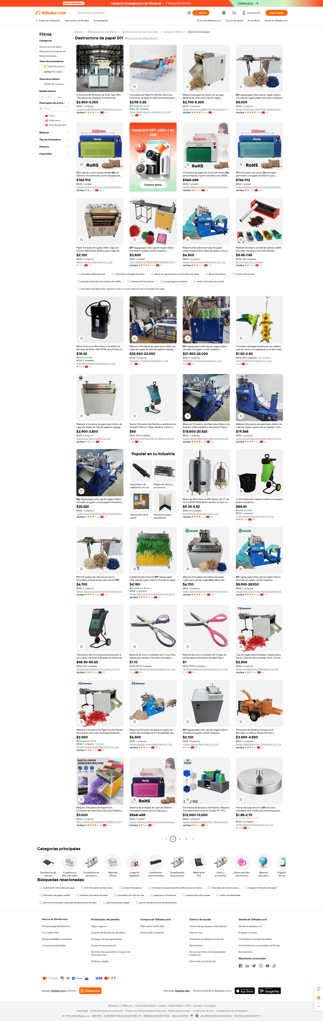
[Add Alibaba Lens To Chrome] (90, 990)
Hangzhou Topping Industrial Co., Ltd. (149, 360)
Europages (210, 1005)
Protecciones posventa (103, 945)
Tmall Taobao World (145, 1005)
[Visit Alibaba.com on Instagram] (261, 966)
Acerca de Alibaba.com (55, 919)
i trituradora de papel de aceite (130, 274)
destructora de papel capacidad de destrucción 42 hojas (70, 902)
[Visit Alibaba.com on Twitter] (254, 966)
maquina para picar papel (198, 895)
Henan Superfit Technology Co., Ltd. (254, 824)
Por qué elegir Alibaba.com (56, 926)
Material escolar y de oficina (102, 31)
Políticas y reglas (100, 961)
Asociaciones (246, 951)
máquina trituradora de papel (262, 888)
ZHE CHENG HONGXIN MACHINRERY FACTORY (153, 262)
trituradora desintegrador (93, 274)
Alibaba (79, 31)
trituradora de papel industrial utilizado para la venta (176, 888)
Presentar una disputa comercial (206, 939)
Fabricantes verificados (152, 926)
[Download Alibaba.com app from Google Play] (269, 990)
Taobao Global (175, 1005)
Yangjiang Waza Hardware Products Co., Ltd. (152, 669)
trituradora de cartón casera (225, 888)
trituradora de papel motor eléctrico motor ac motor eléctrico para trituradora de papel (123, 289)
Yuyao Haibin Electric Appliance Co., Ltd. (150, 112)
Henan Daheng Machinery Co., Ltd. (94, 262)
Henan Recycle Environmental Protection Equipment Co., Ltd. (99, 591)
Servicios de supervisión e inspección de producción (111, 953)
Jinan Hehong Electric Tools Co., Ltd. (255, 516)
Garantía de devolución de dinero (108, 932)
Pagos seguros (99, 926)
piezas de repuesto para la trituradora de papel (176, 274)
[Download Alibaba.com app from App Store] (245, 990)
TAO (188, 1005)
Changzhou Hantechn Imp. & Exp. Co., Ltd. (98, 669)
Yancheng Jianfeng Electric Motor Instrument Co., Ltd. (153, 438)
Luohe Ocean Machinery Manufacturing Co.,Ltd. (99, 109)
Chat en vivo (195, 932)
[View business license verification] (191, 1016)
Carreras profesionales (54, 945)
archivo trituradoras (132, 888)
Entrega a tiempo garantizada (106, 939)
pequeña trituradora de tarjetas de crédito (101, 281)
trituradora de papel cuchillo (56, 895)
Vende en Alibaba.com (250, 926)
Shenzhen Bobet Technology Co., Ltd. (95, 363)
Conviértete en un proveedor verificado (259, 945)
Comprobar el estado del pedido (255, 939)
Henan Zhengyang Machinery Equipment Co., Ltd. (206, 109)
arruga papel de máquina (175, 281)
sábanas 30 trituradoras (142, 281)
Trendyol (197, 1005)
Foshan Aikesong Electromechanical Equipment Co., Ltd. (99, 187)
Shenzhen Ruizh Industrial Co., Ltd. (201, 513)
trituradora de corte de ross (130, 895)
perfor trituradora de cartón (210, 281)
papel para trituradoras (165, 895)
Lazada (161, 1005)
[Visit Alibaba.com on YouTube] (267, 966)
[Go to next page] (193, 839)
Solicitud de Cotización (152, 932)
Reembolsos (196, 945)
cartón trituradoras (245, 274)
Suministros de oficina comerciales (140, 31)
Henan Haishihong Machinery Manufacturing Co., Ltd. (206, 822)
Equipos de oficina (173, 31)
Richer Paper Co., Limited (249, 262)
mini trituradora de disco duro (98, 888)
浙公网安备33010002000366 (216, 1016)
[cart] (234, 13)
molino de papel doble (230, 895)
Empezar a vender (248, 932)
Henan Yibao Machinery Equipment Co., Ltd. (258, 744)
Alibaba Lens (58, 990)
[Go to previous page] (166, 839)
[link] (318, 989)
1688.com (127, 1005)
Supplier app (182, 990)
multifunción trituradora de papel (59, 888)
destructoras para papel (117, 902)
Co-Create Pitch (50, 932)
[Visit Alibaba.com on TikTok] (274, 966)
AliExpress (113, 1005)
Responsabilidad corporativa (57, 939)
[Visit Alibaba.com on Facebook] (241, 966)
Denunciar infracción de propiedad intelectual (207, 953)
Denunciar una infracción (202, 961)
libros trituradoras (217, 274)
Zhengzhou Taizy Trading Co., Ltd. (93, 438)
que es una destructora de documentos (158, 902)
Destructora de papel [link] (199, 31)
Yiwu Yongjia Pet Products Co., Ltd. (254, 360)
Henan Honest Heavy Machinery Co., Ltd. (204, 262)
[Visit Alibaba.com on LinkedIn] (247, 966)
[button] (189, 13)
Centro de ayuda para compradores (207, 926)
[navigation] (54, 435)
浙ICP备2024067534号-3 (247, 1016)
